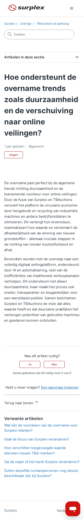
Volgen (13, 155)
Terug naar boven (19, 403)
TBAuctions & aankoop (52, 23)
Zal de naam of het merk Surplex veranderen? (42, 462)
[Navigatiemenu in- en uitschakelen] (71, 8)
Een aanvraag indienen (60, 387)
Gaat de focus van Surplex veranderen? (36, 439)
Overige (26, 23)
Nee (54, 364)
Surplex (9, 23)
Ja (30, 364)
